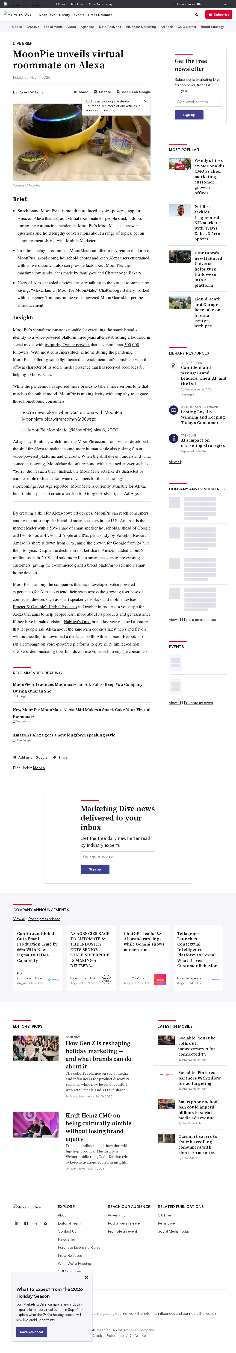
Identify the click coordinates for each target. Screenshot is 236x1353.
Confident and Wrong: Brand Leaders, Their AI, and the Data (204, 375)
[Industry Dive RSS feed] (45, 1223)
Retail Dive (77, 4)
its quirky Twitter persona (67, 344)
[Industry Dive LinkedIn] (16, 1223)
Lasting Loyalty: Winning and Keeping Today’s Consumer (203, 417)
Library (64, 15)
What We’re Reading (74, 1263)
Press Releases (100, 15)
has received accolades (118, 367)
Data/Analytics (110, 27)
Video (71, 27)
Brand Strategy (212, 27)
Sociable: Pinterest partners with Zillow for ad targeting (199, 1078)
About (63, 1215)
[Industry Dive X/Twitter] (36, 1223)
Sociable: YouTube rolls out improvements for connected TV (197, 1046)
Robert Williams (30, 92)
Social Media (53, 27)
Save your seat (31, 1332)
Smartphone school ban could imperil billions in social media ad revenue (198, 1110)
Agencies (87, 27)
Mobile (17, 27)
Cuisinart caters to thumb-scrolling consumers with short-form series (198, 1144)
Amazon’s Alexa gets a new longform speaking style (64, 735)
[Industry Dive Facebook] (26, 1223)
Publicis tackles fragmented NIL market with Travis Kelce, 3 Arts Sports (207, 223)
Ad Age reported (53, 486)
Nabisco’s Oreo (77, 621)
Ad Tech (167, 27)
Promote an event (198, 702)
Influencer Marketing (141, 27)
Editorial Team (69, 1223)
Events (79, 15)
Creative (33, 27)
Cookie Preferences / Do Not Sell (120, 1335)
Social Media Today (100, 4)
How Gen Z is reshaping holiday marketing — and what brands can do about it (98, 1055)
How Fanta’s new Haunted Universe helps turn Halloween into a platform (208, 269)
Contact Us (67, 1231)
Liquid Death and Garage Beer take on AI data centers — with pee (208, 312)
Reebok (129, 636)
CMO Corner (187, 27)
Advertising (117, 1215)
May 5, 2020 (105, 430)
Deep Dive (47, 15)
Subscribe (222, 14)
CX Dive (61, 4)
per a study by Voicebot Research (119, 535)
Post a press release (200, 619)
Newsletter (66, 1239)
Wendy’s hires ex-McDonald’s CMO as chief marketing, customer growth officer (209, 176)
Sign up (189, 115)
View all (175, 462)
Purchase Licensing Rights (79, 1247)
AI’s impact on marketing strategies (203, 442)
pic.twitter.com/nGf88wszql (70, 419)
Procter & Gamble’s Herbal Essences (45, 606)
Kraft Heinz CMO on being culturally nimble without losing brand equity (98, 1127)
